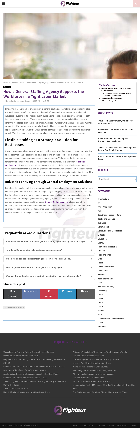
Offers (100, 307)
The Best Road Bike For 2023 (15, 389)
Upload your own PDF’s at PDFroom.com (20, 356)
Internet (101, 275)
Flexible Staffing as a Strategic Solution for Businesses (116, 89)
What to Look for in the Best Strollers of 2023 (92, 381)
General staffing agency (14, 307)
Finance (101, 251)
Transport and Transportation (111, 319)
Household (103, 271)
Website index (121, 425)
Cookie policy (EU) (86, 425)
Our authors (100, 425)
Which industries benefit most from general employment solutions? (49, 259)
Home (75, 425)
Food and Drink (104, 255)
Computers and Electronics (110, 231)
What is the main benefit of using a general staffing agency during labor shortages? (49, 241)
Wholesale (102, 327)
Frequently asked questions (111, 98)
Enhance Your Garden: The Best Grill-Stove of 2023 (25, 378)
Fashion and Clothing (107, 247)
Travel (100, 323)
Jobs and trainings (106, 279)
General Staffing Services (56, 202)
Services (7, 87)
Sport (100, 314)
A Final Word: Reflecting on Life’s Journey (90, 367)
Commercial (103, 227)
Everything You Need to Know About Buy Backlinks (94, 370)
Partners (110, 425)
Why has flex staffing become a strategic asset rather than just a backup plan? (49, 276)
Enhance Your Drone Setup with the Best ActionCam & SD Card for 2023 (34, 367)
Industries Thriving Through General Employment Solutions (118, 94)
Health (100, 263)
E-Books (101, 235)
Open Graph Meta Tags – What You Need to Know (24, 370)
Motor (100, 299)
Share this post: (110, 101)
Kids (100, 283)
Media (100, 295)
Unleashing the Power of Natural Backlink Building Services (28, 352)
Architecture (103, 199)
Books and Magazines (108, 219)
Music (100, 303)
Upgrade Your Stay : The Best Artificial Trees (92, 363)
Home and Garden (106, 267)
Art (99, 203)
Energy (101, 243)
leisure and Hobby (106, 287)
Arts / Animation (105, 207)
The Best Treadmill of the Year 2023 (88, 378)
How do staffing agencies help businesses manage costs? (49, 250)
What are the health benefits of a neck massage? (94, 374)
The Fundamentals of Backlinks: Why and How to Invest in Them (100, 392)
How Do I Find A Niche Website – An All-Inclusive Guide (26, 392)
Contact (133, 425)
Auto (100, 211)
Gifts (100, 259)
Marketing (102, 291)
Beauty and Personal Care (109, 215)
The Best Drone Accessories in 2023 (88, 356)
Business (102, 223)
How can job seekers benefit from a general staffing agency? (49, 267)
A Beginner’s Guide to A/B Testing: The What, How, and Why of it (100, 352)
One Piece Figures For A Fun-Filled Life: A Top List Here (96, 359)
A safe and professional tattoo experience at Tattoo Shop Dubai (30, 374)
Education (102, 239)
